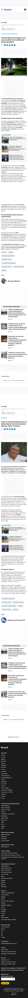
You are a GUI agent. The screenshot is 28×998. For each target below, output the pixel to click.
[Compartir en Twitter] (10, 45)
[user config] (25, 9)
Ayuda (22, 991)
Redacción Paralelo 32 (16, 620)
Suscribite (5, 983)
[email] (12, 45)
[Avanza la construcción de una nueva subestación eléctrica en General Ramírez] (4, 355)
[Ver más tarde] (2, 45)
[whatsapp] (5, 45)
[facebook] (7, 45)
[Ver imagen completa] (25, 60)
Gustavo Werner (14, 281)
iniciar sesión (10, 380)
